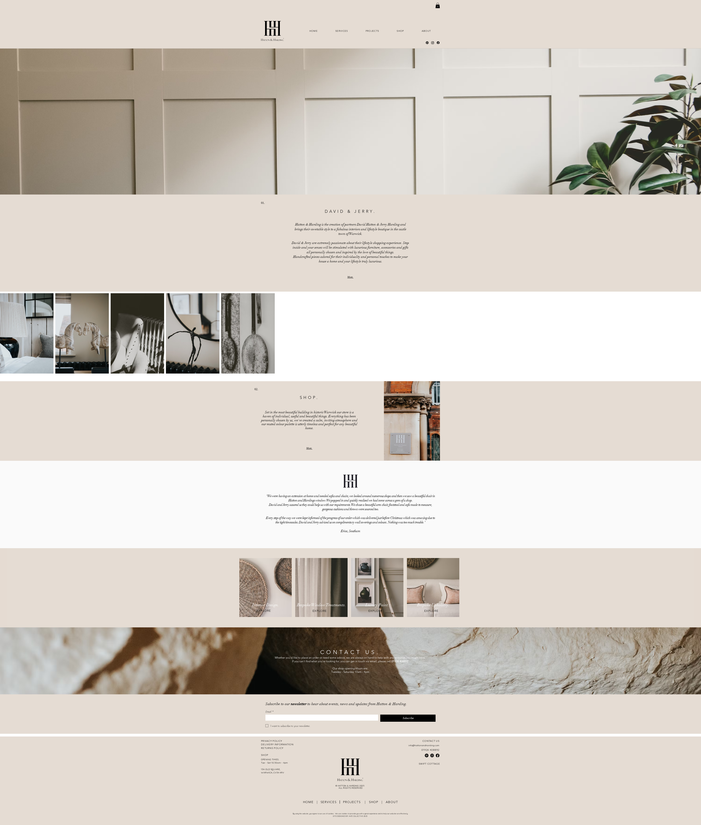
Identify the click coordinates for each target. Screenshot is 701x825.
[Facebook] (438, 43)
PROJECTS (353, 802)
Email (269, 711)
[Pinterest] (427, 43)
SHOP (373, 802)
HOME (308, 802)
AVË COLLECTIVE (356, 816)
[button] (437, 5)
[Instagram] (432, 43)
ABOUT (392, 802)
